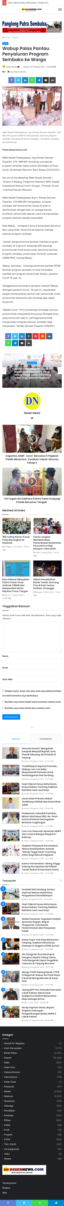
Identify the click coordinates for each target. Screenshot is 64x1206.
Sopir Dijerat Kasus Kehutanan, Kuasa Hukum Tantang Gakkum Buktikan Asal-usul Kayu (39, 787)
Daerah (15, 37)
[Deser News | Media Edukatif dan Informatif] (32, 9)
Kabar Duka (10, 1082)
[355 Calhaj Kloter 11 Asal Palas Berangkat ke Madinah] (16, 526)
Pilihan (7, 1120)
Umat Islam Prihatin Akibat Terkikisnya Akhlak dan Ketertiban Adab (41, 801)
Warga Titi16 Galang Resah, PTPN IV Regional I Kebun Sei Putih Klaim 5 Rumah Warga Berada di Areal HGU (41, 977)
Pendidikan (9, 1110)
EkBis (6, 1062)
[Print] (52, 80)
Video (7, 1154)
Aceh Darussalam (13, 1048)
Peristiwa (8, 1115)
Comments (46, 738)
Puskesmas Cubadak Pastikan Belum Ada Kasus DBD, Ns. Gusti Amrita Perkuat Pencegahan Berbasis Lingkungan (40, 818)
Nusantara (9, 1101)
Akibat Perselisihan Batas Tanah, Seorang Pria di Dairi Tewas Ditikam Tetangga (46, 584)
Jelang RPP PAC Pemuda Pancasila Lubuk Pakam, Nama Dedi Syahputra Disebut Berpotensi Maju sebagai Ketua (41, 994)
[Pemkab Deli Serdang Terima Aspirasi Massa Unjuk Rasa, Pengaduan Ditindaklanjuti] (10, 894)
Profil (6, 1130)
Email (5, 667)
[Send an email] (18, 67)
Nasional (8, 1096)
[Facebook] (11, 80)
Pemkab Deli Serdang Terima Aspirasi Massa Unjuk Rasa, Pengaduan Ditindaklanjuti (38, 892)
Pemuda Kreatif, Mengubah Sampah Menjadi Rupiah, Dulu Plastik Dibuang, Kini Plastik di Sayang (39, 753)
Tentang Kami (9, 1183)
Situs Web (7, 679)
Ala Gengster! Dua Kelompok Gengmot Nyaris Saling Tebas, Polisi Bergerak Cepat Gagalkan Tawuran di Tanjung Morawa (40, 959)
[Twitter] (18, 80)
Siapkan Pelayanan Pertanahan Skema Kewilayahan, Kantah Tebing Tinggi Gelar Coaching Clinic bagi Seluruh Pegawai (40, 850)
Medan (7, 1091)
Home (7, 37)
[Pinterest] (35, 336)
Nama (5, 656)
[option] (32, 371)
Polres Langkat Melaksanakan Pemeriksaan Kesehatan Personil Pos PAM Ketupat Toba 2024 (47, 542)
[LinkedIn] (25, 80)
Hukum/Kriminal (12, 1072)
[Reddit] (42, 336)
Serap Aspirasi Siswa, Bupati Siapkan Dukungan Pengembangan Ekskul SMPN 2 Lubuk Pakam (39, 1012)
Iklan (4, 1192)
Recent (16, 738)
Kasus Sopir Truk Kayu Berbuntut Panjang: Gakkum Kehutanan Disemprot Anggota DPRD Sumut (40, 942)
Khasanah (9, 1086)
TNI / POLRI (10, 1144)
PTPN (7, 1139)
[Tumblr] (29, 336)
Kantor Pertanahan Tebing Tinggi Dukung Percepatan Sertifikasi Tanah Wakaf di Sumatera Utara (41, 866)
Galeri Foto (9, 1067)
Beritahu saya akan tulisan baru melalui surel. (27, 708)
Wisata (7, 1158)
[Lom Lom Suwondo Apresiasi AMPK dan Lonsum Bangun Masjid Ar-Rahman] (10, 835)
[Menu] (60, 9)
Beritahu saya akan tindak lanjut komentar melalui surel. (33, 702)
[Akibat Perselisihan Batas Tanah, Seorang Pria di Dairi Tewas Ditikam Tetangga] (47, 568)
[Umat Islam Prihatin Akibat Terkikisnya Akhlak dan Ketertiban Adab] (10, 803)
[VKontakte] (49, 336)
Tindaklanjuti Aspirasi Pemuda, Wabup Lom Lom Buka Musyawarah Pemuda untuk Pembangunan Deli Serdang (32, 373)
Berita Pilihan (10, 1053)
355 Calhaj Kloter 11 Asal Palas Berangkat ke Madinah (15, 539)
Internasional (10, 1077)
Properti (8, 1134)
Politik (7, 1125)
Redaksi (6, 1188)
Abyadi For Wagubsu (14, 1043)
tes (32, 727)
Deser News (11, 67)
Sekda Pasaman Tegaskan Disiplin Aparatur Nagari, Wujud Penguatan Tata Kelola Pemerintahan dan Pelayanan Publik (41, 925)
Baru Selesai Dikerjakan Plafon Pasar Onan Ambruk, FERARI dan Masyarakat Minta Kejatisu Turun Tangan (15, 585)
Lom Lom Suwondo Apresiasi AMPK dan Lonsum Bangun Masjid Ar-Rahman (41, 834)
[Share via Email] (46, 80)
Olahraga (8, 1106)
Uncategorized (11, 1149)
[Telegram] (39, 80)
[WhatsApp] (32, 80)
